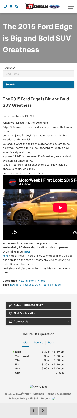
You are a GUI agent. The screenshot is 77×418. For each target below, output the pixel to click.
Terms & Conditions (58, 393)
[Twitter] (43, 411)
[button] (17, 6)
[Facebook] (34, 411)
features (48, 284)
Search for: (9, 67)
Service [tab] (38, 342)
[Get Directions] (11, 6)
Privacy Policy (18, 398)
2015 (38, 284)
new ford (15, 284)
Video (41, 280)
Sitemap (38, 393)
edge (57, 284)
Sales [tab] (25, 342)
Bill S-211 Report (40, 398)
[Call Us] (6, 6)
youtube (28, 284)
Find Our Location (25, 313)
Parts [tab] (51, 342)
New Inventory (27, 280)
